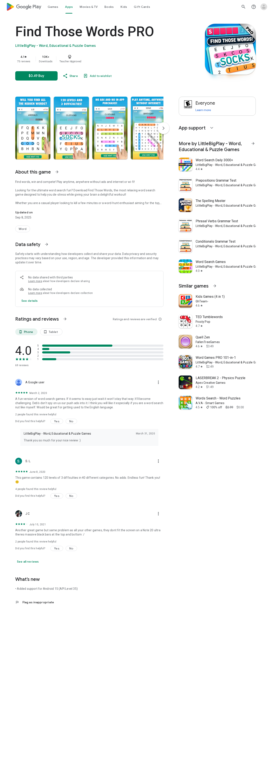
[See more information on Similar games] (215, 286)
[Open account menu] (264, 7)
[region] (100, 59)
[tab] (53, 7)
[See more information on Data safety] (46, 244)
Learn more (35, 281)
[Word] (22, 229)
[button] (32, 128)
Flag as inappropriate (34, 602)
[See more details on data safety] (30, 301)
